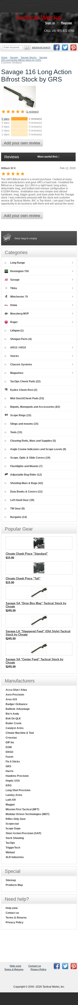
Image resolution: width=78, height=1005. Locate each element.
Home (4, 57)
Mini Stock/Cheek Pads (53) (27, 398)
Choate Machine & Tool (20, 732)
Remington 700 (19, 271)
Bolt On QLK (13, 718)
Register (66, 23)
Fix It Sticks (13, 761)
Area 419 (11, 699)
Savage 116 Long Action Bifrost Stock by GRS (24, 58)
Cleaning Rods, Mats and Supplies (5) (33, 440)
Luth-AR (11, 799)
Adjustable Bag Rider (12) (26, 474)
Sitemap (11, 880)
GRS (8, 766)
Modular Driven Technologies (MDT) (27, 814)
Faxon (9, 756)
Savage (14, 57)
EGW (9, 747)
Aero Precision (15, 694)
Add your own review (22, 143)
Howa (13, 305)
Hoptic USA (13, 780)
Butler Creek (13, 723)
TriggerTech (13, 847)
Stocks (14, 356)
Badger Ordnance (17, 704)
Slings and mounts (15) (24, 423)
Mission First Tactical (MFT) (22, 809)
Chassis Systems (21, 364)
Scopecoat (12, 823)
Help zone (12, 908)
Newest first (67, 156)
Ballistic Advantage (18, 708)
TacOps (10, 842)
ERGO (9, 752)
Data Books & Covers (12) (26, 491)
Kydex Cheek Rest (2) (23, 389)
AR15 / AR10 (18, 347)
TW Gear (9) (17, 508)
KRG (8, 785)
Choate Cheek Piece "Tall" (23, 578)
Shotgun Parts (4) (21, 339)
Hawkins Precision (17, 775)
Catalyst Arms (15, 728)
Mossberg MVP (19, 313)
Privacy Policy (14, 922)
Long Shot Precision (18, 790)
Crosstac (11, 737)
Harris (9, 771)
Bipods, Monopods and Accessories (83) (35, 406)
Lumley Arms (14, 795)
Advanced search (41, 47)
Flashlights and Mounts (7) (26, 466)
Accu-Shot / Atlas (16, 689)
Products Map (14, 885)
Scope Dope (13, 828)
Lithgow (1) (17, 330)
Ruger (14, 322)
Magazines (16, 372)
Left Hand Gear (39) (22, 500)
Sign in (50, 23)
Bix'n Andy (12, 713)
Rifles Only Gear (16, 818)
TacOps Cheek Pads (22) (25, 381)
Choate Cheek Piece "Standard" (27, 553)
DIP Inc (10, 742)
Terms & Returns (16, 917)
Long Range (17, 262)
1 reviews (32, 111)
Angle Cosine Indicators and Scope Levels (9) (38, 449)
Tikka (13, 288)
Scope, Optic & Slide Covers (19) (30, 457)
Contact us (12, 912)
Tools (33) (16, 432)
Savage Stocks (29, 57)
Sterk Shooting (15, 838)
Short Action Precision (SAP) (23, 833)
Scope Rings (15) (20, 415)
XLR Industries (15, 857)
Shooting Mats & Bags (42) (26, 483)
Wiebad (10, 852)
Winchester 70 (19, 296)
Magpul (10, 804)
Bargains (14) (18, 517)
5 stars (5, 118)
